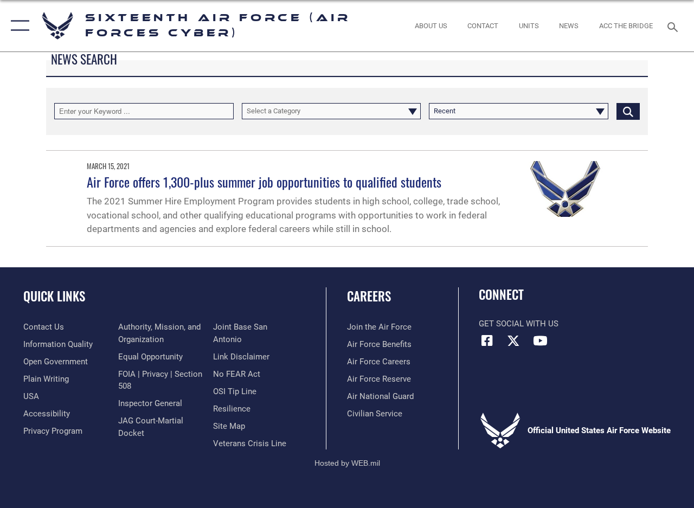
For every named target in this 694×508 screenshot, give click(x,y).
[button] (17, 26)
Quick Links (54, 296)
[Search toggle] (674, 25)
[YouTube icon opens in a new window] (540, 340)
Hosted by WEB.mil (347, 463)
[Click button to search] (628, 111)
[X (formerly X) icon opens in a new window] (513, 340)
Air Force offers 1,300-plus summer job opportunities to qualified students (264, 181)
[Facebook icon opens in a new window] (487, 340)
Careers (369, 296)
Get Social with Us (518, 324)
